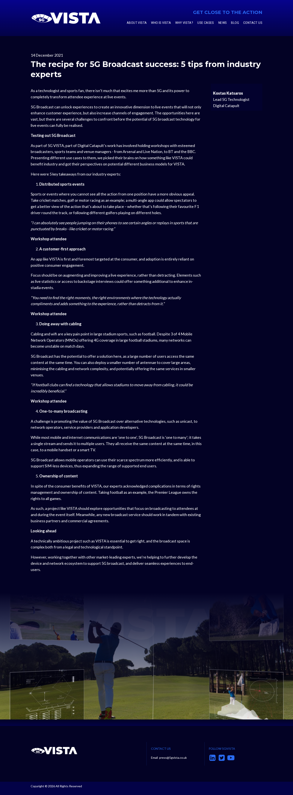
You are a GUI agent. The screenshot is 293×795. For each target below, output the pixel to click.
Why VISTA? (184, 22)
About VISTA (137, 22)
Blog (235, 22)
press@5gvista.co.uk (173, 757)
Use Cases (205, 22)
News (222, 22)
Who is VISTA (161, 22)
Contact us (252, 22)
